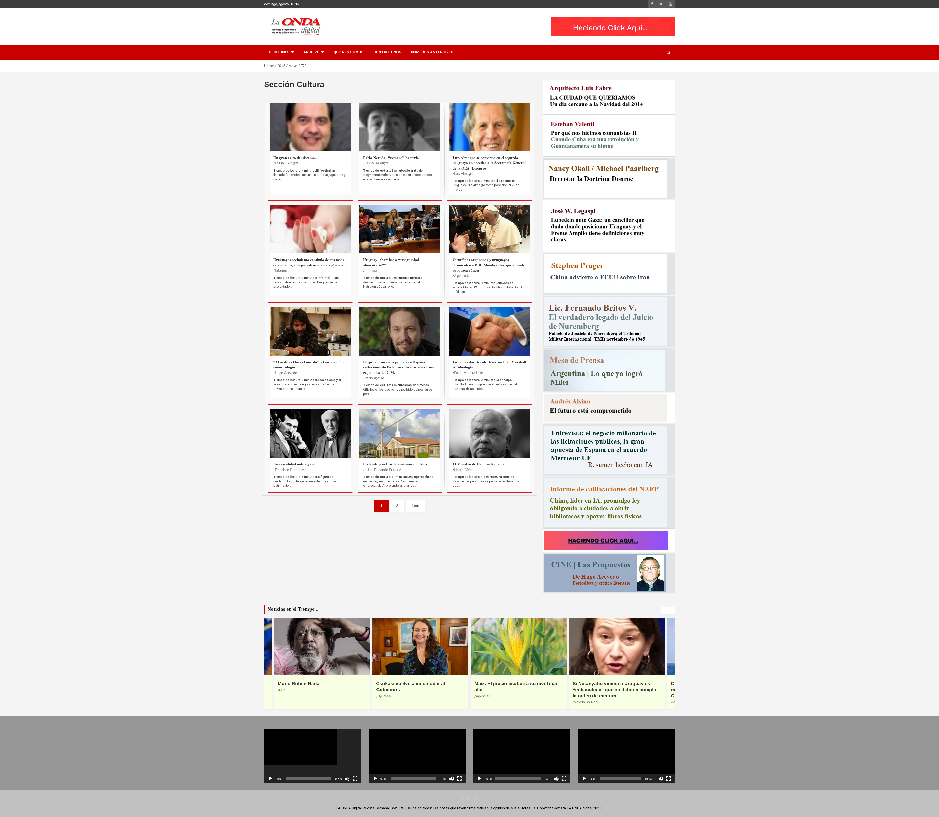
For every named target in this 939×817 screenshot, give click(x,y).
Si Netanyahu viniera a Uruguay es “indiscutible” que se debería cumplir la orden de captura (516, 689)
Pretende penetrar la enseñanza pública (395, 464)
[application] (312, 756)
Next (415, 506)
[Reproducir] (270, 778)
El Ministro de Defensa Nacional (479, 464)
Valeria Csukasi (488, 702)
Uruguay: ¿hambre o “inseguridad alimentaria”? (391, 262)
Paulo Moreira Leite (468, 373)
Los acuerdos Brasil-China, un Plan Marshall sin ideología (489, 364)
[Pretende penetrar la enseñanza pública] (400, 436)
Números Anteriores (432, 52)
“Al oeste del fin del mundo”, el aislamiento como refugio (308, 364)
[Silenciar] (347, 778)
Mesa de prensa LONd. (591, 702)
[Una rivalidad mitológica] (310, 436)
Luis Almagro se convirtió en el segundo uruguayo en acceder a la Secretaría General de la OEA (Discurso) (489, 163)
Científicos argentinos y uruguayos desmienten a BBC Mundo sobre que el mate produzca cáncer (489, 265)
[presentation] (664, 610)
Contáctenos (387, 52)
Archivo (311, 52)
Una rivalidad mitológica (293, 464)
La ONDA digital (287, 163)
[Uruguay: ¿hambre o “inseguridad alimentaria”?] (400, 232)
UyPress (285, 696)
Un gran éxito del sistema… (296, 157)
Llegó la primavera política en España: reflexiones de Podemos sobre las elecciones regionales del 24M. (398, 367)
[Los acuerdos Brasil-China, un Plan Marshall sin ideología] (489, 334)
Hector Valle (463, 470)
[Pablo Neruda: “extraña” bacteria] (400, 130)
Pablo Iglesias (374, 378)
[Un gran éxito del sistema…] (310, 130)
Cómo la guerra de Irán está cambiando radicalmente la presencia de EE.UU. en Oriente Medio (617, 689)
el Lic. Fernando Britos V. (383, 470)
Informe (281, 271)
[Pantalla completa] (355, 778)
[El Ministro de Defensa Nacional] (489, 436)
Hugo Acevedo (286, 373)
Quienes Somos (349, 52)
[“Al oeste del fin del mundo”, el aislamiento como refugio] (310, 334)
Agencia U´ (462, 276)
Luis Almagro (463, 174)
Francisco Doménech (291, 470)
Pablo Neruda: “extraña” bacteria (391, 157)
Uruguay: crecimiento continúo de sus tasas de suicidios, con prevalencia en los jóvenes (308, 262)
